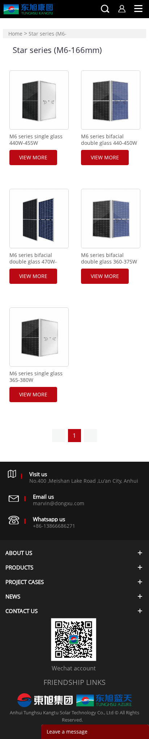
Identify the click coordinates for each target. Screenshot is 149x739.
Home (15, 33)
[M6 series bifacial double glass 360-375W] (110, 218)
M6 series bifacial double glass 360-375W (109, 258)
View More (33, 157)
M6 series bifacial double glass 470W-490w (33, 261)
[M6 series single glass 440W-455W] (39, 100)
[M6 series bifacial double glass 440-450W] (110, 100)
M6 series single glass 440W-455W (36, 139)
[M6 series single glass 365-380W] (39, 337)
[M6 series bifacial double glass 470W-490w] (39, 218)
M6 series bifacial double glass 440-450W (109, 139)
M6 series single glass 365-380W (36, 376)
